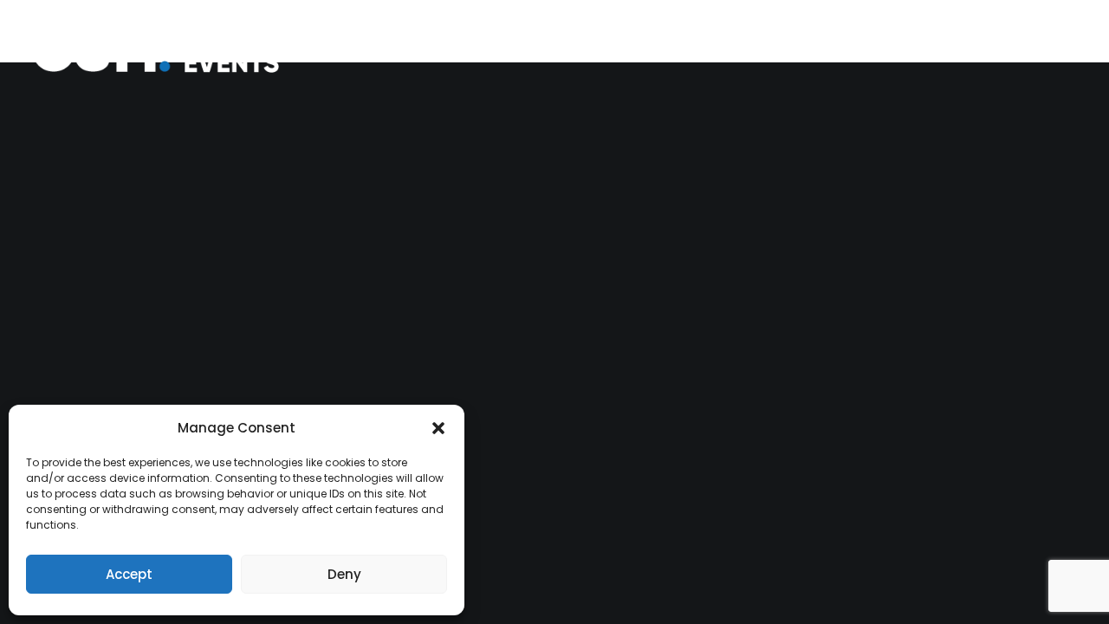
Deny (344, 574)
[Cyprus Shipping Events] (168, 49)
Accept (129, 574)
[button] (438, 428)
